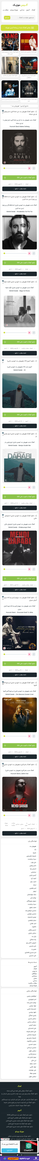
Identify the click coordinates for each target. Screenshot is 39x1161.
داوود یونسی (32, 1012)
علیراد (34, 853)
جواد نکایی (33, 1067)
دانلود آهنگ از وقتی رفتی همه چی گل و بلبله (19, 1091)
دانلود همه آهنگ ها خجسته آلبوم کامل (19, 1124)
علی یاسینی (32, 946)
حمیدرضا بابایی (31, 1009)
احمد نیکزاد (33, 1064)
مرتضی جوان (32, 1051)
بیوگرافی (34, 973)
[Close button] (37, 1139)
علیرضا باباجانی (31, 1035)
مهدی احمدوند (32, 917)
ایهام (34, 891)
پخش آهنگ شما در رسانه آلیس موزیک (17, 27)
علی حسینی (32, 955)
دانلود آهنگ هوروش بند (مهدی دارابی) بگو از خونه (19, 282)
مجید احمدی (32, 1044)
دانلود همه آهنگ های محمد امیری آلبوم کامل (19, 1127)
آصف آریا (33, 878)
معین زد (33, 949)
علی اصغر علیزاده (31, 1031)
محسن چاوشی (31, 914)
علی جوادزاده (32, 1070)
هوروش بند (33, 846)
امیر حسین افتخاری (30, 952)
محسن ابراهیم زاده (30, 910)
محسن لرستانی (31, 1047)
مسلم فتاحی (32, 1054)
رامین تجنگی (32, 1015)
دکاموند (34, 927)
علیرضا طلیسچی (31, 856)
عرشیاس (33, 872)
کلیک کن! (9, 1150)
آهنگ (33, 10)
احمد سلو (33, 882)
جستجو (7, 17)
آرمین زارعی (32, 875)
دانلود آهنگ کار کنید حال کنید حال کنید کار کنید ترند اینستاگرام (19, 1099)
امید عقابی (33, 923)
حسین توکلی (32, 930)
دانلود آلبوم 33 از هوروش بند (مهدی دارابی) (20, 361)
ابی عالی (33, 1060)
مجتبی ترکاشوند (31, 1041)
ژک (35, 849)
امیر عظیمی (33, 888)
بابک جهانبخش (31, 894)
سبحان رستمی (32, 1022)
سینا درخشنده (32, 859)
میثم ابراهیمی (32, 920)
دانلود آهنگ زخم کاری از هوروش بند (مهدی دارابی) (18, 764)
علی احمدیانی (32, 1028)
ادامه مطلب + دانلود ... (19, 189)
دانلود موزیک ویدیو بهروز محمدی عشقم (19, 1136)
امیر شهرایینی (32, 999)
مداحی (22, 10)
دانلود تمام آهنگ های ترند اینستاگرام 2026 (19, 1115)
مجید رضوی (32, 907)
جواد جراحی (32, 1006)
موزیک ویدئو (14, 10)
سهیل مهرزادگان (31, 901)
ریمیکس (34, 976)
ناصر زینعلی (33, 865)
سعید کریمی (32, 1025)
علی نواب (33, 862)
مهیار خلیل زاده (31, 1057)
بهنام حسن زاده (31, 1002)
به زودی (26, 824)
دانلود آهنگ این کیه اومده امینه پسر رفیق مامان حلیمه (19, 1102)
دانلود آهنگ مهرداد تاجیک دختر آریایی (19, 1105)
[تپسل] (1, 1155)
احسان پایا (33, 869)
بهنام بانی (33, 898)
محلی (21, 824)
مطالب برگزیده (25, 348)
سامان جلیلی (32, 933)
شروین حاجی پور (31, 943)
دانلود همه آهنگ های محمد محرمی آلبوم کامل (19, 1121)
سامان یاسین (32, 1019)
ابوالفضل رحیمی (31, 996)
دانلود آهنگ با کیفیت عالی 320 (26, 177)
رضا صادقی (33, 939)
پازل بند (34, 936)
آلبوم (28, 10)
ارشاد (34, 885)
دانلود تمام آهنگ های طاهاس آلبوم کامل (19, 1118)
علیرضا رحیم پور (31, 1038)
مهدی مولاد (33, 1073)
